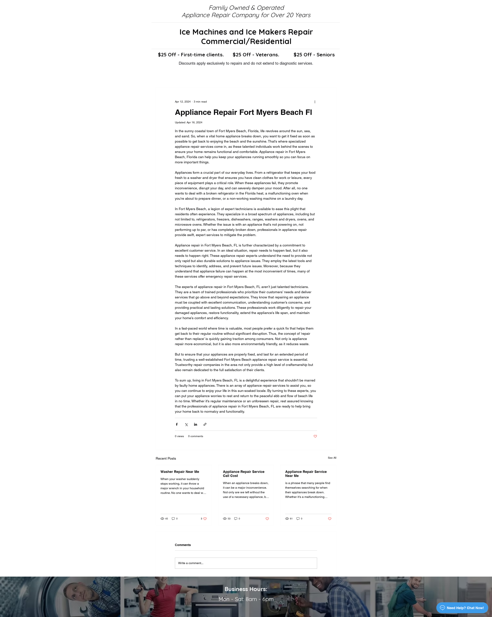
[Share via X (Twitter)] (186, 424)
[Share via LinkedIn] (195, 424)
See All (332, 457)
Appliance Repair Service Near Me (306, 474)
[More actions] (314, 101)
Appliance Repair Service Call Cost (243, 474)
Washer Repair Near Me (179, 472)
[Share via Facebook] (177, 424)
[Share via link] (205, 424)
